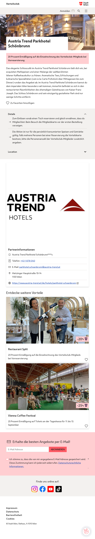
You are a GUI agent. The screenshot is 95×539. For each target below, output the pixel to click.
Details (11, 113)
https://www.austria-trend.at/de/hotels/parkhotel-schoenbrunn (44, 282)
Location (12, 151)
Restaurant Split (18, 349)
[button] (86, 11)
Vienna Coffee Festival (22, 415)
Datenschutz (12, 511)
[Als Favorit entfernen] (86, 359)
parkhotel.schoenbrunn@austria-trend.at (39, 266)
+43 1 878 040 (28, 260)
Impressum (11, 507)
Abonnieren (58, 449)
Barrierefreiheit (14, 515)
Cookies (10, 518)
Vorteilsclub (12, 3)
